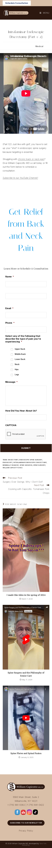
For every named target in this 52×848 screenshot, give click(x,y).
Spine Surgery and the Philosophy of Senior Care (26, 674)
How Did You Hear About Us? (21, 410)
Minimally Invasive (11, 465)
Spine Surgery (39, 465)
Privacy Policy (26, 830)
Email (9, 308)
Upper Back (20, 349)
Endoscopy (7, 462)
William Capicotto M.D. (13, 468)
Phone (10, 322)
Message (11, 382)
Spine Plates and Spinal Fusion (26, 753)
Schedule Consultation (16, 3)
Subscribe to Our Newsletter (26, 823)
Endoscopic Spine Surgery (30, 460)
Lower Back (20, 359)
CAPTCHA (10, 425)
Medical (39, 46)
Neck (17, 364)
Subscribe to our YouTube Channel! (20, 177)
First (7, 289)
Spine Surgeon (26, 465)
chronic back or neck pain (31, 159)
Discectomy (13, 460)
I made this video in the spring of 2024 (26, 594)
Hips (17, 369)
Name (9, 276)
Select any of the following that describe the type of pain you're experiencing (23, 339)
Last (7, 301)
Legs (17, 374)
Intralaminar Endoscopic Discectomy (30, 462)
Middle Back (20, 354)
